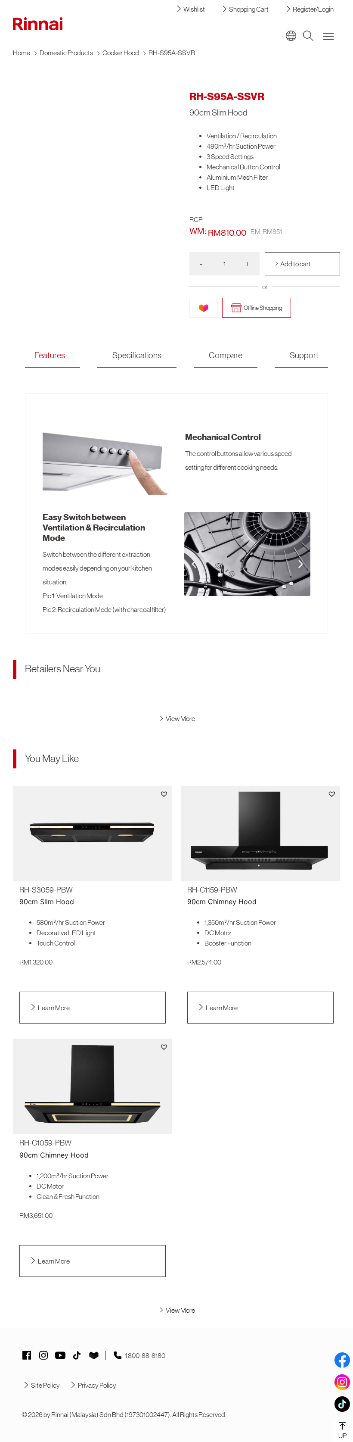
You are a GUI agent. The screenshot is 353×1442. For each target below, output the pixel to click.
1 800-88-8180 (145, 1355)
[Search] (308, 35)
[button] (194, 564)
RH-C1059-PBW (45, 1143)
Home (21, 52)
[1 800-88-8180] (117, 1355)
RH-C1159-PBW (212, 890)
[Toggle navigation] (328, 36)
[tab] (49, 355)
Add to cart (295, 264)
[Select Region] (291, 35)
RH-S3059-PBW (46, 890)
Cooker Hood (120, 52)
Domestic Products (66, 52)
